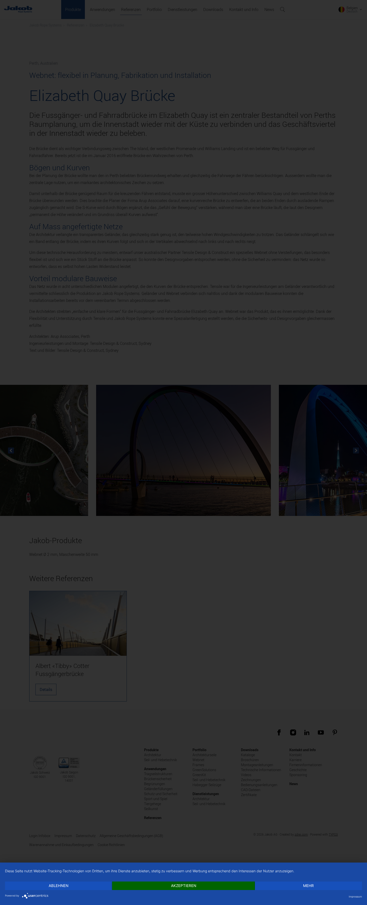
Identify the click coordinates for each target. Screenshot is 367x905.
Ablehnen (58, 885)
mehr (308, 885)
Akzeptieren (183, 885)
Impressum (355, 896)
